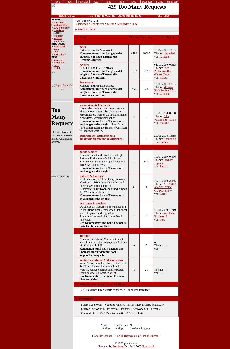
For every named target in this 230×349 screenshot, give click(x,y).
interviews (59, 30)
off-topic (85, 235)
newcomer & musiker (93, 203)
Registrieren (97, 23)
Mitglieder (123, 23)
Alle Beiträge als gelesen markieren (138, 335)
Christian (165, 56)
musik (78, 146)
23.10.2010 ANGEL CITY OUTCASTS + (165, 187)
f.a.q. (56, 65)
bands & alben (88, 151)
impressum (59, 62)
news (83, 46)
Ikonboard (119, 346)
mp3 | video (60, 54)
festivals (58, 38)
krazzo (163, 77)
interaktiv (80, 100)
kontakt (57, 68)
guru (162, 219)
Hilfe (134, 23)
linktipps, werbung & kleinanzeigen (101, 259)
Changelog (170, 138)
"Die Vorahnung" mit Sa (165, 118)
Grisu (163, 193)
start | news (60, 22)
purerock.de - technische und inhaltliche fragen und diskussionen (101, 137)
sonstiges (80, 230)
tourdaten (58, 35)
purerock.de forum (85, 28)
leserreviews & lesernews (95, 105)
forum (56, 49)
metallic (164, 122)
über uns (58, 60)
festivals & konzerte (92, 176)
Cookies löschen (103, 335)
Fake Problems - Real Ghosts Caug (163, 71)
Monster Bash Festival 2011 (165, 89)
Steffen (164, 142)
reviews (84, 64)
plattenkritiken (61, 25)
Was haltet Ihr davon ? (164, 215)
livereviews (86, 82)
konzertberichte (62, 27)
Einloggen (82, 23)
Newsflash (170, 53)
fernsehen (59, 41)
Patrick (164, 166)
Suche (110, 23)
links (56, 52)
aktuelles (79, 42)
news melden (60, 46)
